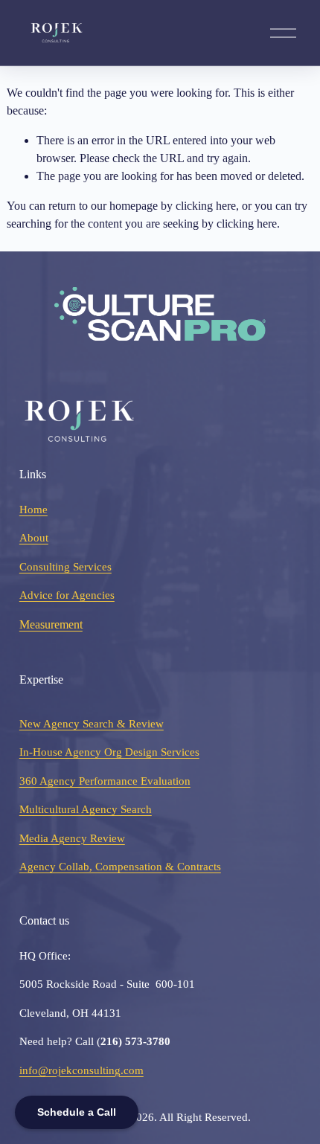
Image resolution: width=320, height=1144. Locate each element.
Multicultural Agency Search (85, 809)
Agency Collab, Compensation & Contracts (120, 867)
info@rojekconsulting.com (81, 1070)
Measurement (51, 624)
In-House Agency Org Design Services (109, 752)
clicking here (206, 205)
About (33, 538)
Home (33, 509)
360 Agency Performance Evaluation (105, 781)
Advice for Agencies (67, 595)
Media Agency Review (72, 838)
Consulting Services (65, 567)
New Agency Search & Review (91, 724)
